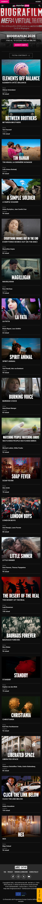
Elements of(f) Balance (14, 82)
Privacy (10, 872)
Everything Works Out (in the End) (20, 242)
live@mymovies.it (15, 888)
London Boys (9, 520)
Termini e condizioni (21, 872)
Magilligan (8, 281)
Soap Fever (7, 480)
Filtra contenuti (19, 55)
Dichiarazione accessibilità (30, 888)
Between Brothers (11, 122)
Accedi (38, 1)
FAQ (5, 872)
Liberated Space (10, 759)
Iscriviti (4, 1)
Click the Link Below (12, 799)
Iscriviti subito (21, 45)
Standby (6, 679)
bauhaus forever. (11, 640)
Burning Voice (9, 401)
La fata (6, 321)
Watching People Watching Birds (19, 441)
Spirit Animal (8, 361)
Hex (4, 839)
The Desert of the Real (13, 600)
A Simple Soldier (10, 202)
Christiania (8, 719)
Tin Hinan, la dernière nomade (17, 162)
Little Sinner (8, 560)
